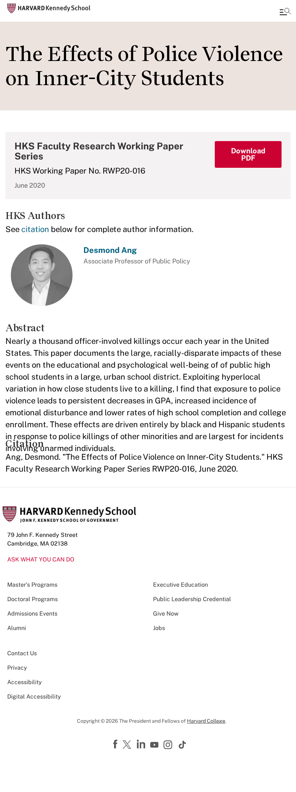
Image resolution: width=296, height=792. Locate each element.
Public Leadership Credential (192, 599)
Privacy (17, 667)
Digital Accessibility (34, 696)
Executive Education (180, 584)
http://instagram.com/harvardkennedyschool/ (169, 745)
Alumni (16, 628)
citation (35, 229)
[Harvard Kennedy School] (48, 8)
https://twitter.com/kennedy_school (128, 745)
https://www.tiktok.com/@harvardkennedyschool (182, 745)
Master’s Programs (32, 584)
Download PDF (248, 154)
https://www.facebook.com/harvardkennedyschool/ (116, 744)
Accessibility (24, 682)
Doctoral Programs (32, 599)
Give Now (165, 613)
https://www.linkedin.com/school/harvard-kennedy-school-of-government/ (141, 744)
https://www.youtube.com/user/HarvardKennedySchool (155, 745)
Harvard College (206, 721)
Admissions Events (32, 613)
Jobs (159, 628)
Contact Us (22, 653)
